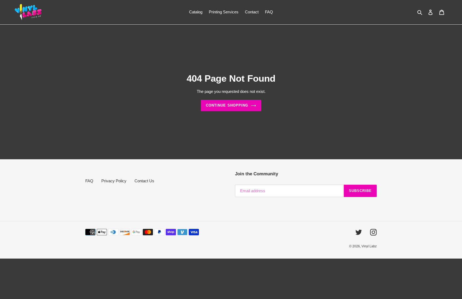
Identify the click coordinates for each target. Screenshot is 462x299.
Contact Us (144, 181)
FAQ (89, 181)
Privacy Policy (113, 181)
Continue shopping (227, 105)
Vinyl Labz (369, 246)
